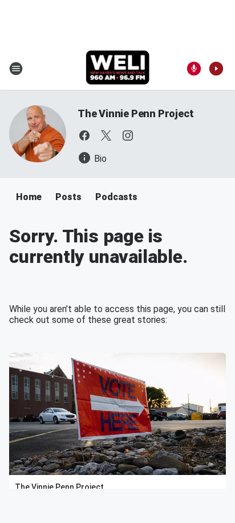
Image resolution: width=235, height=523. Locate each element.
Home (29, 196)
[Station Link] (118, 68)
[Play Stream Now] (216, 68)
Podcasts (116, 196)
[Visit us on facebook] (84, 135)
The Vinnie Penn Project (135, 113)
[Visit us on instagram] (128, 135)
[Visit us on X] (106, 135)
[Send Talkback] (194, 68)
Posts (68, 196)
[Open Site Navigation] (16, 68)
